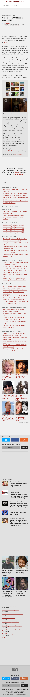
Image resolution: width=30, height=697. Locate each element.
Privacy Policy (9, 691)
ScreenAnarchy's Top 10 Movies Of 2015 (14, 195)
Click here (18, 172)
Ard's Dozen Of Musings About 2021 (13, 233)
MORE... (4, 638)
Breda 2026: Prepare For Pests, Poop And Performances (18, 485)
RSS (25, 678)
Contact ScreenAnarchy (22, 689)
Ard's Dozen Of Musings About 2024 (13, 227)
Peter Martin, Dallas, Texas (9, 606)
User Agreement (19, 691)
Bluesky (7, 678)
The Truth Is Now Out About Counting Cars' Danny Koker (8, 397)
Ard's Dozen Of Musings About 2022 (13, 231)
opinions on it (18, 155)
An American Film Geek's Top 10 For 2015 (15, 193)
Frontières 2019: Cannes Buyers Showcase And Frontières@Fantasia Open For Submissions (15, 292)
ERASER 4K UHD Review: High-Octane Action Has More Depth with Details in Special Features (19, 522)
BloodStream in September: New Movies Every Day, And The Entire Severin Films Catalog (19, 495)
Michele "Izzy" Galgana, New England (12, 626)
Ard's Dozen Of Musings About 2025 (13, 225)
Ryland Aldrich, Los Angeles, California (12, 630)
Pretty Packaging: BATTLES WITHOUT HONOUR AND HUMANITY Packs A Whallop (14, 217)
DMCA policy (19, 174)
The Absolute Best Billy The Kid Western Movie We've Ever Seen (22, 376)
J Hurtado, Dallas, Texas (8, 618)
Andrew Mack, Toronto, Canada (10, 610)
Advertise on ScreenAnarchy (15, 692)
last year (5, 42)
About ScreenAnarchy (7, 689)
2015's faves (10, 151)
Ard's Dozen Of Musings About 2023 (13, 229)
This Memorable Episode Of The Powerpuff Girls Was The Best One (8, 594)
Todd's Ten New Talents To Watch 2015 (14, 300)
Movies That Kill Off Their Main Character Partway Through (8, 573)
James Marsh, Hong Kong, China (10, 622)
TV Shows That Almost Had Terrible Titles (21, 593)
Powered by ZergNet (23, 422)
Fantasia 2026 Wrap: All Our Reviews (18, 513)
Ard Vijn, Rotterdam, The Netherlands (12, 614)
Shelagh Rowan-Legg (7, 634)
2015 (4, 182)
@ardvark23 (17, 25)
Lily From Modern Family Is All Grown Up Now (22, 572)
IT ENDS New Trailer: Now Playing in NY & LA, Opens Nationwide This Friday (19, 505)
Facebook (15, 678)
